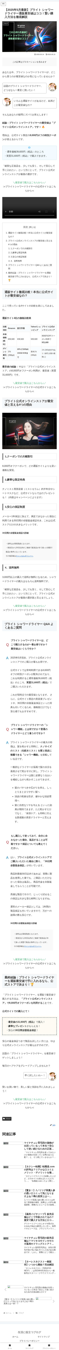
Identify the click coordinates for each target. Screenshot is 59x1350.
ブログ (8, 1119)
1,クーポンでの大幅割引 (22, 248)
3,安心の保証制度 (18, 257)
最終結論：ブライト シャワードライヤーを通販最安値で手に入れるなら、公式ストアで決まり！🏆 (30, 276)
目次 (25, 227)
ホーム (15, 1337)
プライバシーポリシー (29, 1341)
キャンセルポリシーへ (24, 556)
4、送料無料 (16, 261)
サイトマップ (44, 1337)
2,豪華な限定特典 (18, 252)
